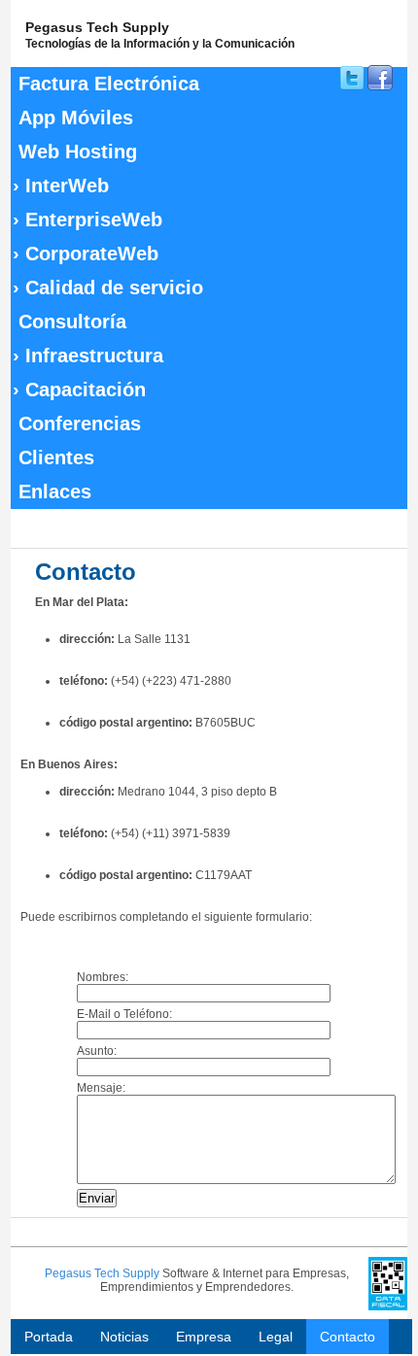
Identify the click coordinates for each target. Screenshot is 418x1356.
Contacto (347, 1336)
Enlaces (54, 491)
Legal (276, 1336)
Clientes (56, 457)
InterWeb (61, 185)
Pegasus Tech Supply (102, 1273)
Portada (48, 1336)
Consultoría (72, 321)
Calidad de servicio (108, 287)
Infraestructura (88, 355)
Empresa (203, 1336)
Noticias (124, 1336)
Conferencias (79, 423)
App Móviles (75, 117)
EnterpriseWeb (87, 219)
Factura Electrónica (108, 83)
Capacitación (79, 389)
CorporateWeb (85, 253)
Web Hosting (77, 151)
